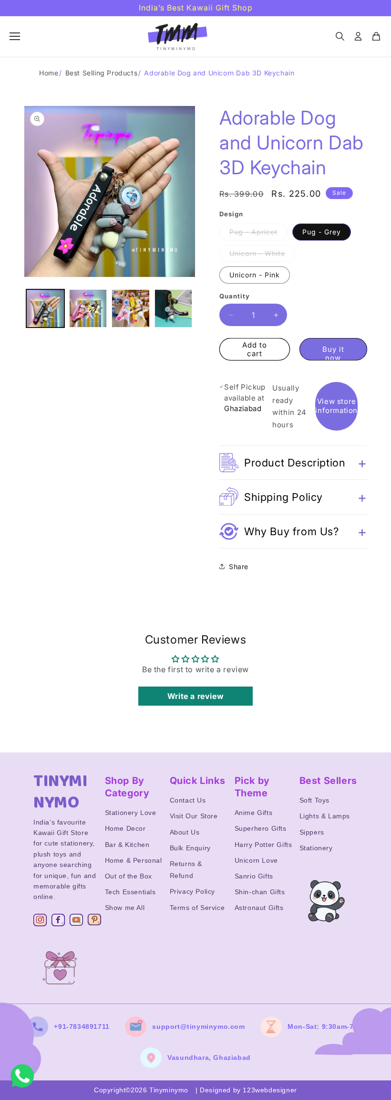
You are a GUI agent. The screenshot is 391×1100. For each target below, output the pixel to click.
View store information (336, 406)
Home (48, 73)
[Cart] (376, 36)
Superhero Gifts (261, 828)
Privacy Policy (192, 891)
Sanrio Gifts (254, 876)
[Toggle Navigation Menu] (15, 36)
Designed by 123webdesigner (248, 1090)
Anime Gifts (254, 812)
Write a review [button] (195, 696)
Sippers (311, 832)
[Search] (340, 36)
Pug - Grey (321, 232)
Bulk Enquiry (190, 848)
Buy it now (333, 352)
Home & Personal (133, 860)
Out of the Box (128, 876)
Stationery (316, 848)
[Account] (358, 36)
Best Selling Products (101, 73)
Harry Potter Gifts (263, 844)
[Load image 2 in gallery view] (88, 308)
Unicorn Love (256, 860)
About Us (185, 832)
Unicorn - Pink (254, 275)
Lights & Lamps (324, 816)
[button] (293, 462)
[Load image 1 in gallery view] (45, 308)
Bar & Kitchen (127, 844)
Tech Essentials (130, 892)
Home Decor (125, 828)
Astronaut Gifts (259, 907)
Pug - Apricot (258, 234)
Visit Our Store (194, 816)
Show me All (125, 907)
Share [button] (238, 566)
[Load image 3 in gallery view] (131, 308)
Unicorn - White (262, 255)
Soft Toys (314, 800)
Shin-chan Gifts (260, 892)
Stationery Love (130, 812)
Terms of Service (197, 907)
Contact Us (188, 800)
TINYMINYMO (60, 792)
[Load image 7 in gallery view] (173, 308)
